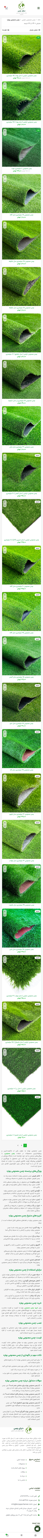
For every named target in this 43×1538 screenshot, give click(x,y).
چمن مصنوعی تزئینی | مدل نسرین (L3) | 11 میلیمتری (21, 540)
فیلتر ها (4, 30)
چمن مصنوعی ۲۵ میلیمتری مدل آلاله (21, 632)
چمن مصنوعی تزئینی (28, 20)
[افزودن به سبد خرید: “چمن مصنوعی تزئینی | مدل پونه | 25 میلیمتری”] (5, 84)
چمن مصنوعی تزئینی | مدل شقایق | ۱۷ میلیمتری (21, 354)
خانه (38, 20)
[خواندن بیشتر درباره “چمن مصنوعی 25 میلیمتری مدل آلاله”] (5, 595)
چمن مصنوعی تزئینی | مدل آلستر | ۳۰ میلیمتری (21, 493)
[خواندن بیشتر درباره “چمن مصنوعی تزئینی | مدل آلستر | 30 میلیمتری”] (5, 455)
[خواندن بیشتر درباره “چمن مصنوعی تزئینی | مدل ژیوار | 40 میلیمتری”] (5, 958)
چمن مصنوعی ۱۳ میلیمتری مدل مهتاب (21, 860)
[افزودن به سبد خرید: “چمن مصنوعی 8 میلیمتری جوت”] (5, 130)
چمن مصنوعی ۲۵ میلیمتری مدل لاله (21, 770)
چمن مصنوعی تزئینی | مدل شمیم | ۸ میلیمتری (21, 1135)
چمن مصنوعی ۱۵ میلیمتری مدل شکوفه (21, 307)
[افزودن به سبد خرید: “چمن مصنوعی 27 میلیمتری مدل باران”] (5, 409)
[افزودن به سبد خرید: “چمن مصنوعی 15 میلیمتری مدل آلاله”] (5, 177)
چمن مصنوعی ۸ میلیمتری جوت (21, 168)
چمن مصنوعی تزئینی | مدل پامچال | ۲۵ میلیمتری (21, 1042)
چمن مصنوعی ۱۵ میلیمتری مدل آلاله (21, 215)
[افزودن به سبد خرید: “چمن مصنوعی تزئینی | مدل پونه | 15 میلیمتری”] (5, 37)
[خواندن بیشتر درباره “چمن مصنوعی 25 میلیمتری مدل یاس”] (5, 911)
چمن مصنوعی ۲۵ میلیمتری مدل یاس (22, 949)
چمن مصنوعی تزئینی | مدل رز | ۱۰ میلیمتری (22, 1088)
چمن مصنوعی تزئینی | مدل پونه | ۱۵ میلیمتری (21, 75)
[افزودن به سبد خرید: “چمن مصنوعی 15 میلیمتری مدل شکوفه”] (5, 270)
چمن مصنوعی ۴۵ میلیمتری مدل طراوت (21, 905)
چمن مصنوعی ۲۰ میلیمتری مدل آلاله (21, 586)
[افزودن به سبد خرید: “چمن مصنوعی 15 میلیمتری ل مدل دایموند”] (5, 362)
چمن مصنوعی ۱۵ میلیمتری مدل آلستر (21, 677)
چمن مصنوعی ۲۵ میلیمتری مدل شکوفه (21, 261)
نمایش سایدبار (34, 30)
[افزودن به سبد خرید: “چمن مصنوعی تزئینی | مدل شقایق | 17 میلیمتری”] (5, 316)
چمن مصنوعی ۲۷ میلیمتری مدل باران (22, 447)
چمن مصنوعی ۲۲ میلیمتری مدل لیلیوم (21, 814)
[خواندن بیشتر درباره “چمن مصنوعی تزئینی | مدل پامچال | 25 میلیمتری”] (5, 1004)
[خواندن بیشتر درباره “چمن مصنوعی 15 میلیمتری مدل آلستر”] (5, 639)
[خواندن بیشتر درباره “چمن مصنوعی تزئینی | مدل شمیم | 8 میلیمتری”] (5, 1097)
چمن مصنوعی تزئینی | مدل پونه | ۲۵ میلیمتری (21, 122)
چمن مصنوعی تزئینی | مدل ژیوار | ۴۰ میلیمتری (21, 996)
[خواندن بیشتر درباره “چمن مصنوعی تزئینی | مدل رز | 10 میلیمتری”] (5, 1050)
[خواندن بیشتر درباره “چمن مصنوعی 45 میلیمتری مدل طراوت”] (5, 867)
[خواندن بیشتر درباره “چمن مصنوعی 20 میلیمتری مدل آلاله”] (5, 548)
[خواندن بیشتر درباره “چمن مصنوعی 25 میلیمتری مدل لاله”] (5, 732)
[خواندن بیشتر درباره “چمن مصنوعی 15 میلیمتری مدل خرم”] (5, 685)
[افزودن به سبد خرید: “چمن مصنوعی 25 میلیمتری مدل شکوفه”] (5, 223)
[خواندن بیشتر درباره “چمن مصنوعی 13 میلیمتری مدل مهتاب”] (5, 822)
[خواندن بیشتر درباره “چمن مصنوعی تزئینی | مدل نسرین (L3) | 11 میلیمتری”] (5, 502)
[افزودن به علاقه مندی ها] (5, 41)
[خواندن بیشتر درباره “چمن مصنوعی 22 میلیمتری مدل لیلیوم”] (5, 776)
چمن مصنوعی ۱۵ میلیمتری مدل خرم (21, 723)
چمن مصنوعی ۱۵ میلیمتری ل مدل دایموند (21, 400)
